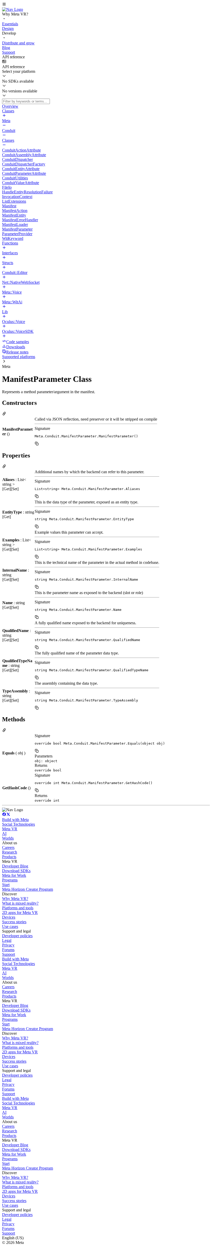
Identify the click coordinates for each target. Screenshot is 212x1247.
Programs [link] (10, 880)
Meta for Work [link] (14, 875)
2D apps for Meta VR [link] (20, 912)
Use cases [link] (10, 926)
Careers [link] (8, 847)
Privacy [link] (8, 945)
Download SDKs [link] (16, 871)
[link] (12, 9)
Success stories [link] (14, 922)
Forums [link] (8, 950)
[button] (106, 4)
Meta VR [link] (9, 829)
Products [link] (9, 857)
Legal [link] (6, 940)
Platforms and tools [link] (17, 908)
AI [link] (4, 833)
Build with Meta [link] (15, 819)
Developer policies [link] (17, 936)
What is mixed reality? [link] (20, 903)
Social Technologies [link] (18, 824)
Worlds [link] (8, 838)
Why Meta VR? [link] (15, 898)
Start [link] (6, 884)
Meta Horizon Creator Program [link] (27, 889)
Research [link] (9, 852)
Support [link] (8, 954)
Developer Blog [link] (15, 866)
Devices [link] (8, 917)
